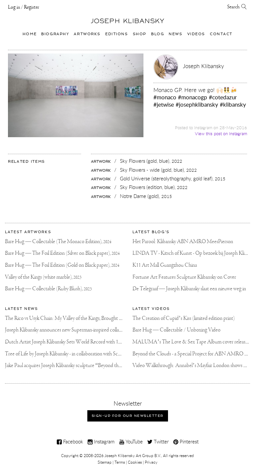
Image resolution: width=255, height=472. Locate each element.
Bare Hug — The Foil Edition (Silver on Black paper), (62, 253)
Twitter (160, 441)
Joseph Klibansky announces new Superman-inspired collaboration (70, 330)
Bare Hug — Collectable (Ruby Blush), (48, 289)
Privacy (151, 462)
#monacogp (192, 97)
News (175, 34)
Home (30, 34)
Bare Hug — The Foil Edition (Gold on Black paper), (62, 265)
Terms (120, 462)
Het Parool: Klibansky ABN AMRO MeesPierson (182, 241)
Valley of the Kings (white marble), (43, 277)
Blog (157, 34)
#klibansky (233, 104)
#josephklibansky (197, 104)
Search (234, 7)
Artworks (87, 34)
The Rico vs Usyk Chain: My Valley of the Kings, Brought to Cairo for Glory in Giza (87, 318)
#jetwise (163, 104)
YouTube (133, 441)
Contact (221, 34)
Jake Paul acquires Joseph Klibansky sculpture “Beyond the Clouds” (72, 365)
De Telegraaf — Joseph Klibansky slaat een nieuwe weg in (189, 289)
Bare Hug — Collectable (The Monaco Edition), (58, 241)
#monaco (164, 97)
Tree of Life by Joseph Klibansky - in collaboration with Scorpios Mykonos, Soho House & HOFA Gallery (109, 354)
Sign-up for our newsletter (128, 416)
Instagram (104, 441)
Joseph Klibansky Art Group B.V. (133, 455)
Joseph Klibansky (203, 66)
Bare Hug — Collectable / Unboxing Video (176, 330)
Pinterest (188, 441)
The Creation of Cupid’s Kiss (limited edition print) (183, 318)
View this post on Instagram (221, 134)
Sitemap (105, 462)
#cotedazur (223, 97)
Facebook (72, 441)
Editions (116, 34)
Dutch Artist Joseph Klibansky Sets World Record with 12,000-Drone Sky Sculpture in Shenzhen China (107, 342)
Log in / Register (23, 7)
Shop (139, 34)
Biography (55, 34)
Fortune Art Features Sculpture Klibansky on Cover (184, 277)
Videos (196, 34)
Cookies (135, 462)
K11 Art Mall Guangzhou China (164, 265)
